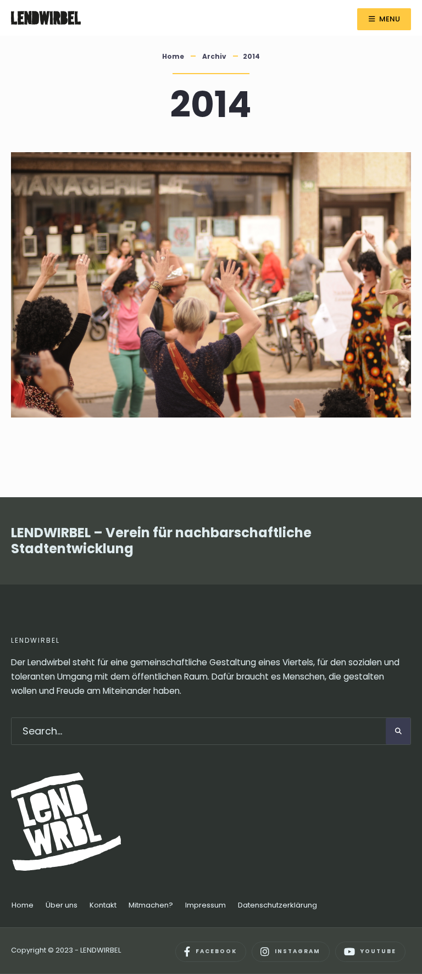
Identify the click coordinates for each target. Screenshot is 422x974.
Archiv (214, 56)
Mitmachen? (151, 905)
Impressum (205, 905)
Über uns (61, 905)
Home (173, 56)
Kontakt (103, 905)
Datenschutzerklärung (277, 905)
